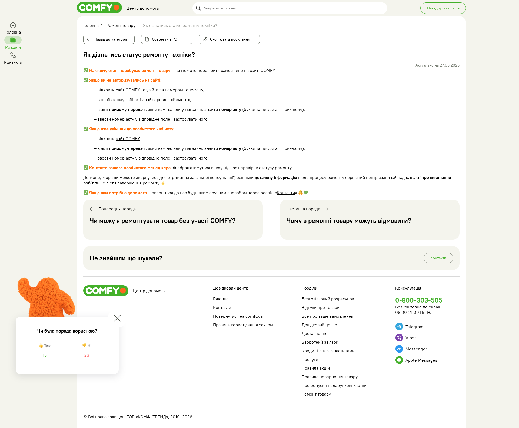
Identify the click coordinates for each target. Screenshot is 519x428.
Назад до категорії (110, 39)
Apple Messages (421, 360)
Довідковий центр (230, 288)
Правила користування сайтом (243, 324)
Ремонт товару (316, 394)
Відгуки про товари (321, 307)
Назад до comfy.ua (443, 8)
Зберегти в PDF (165, 39)
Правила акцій (316, 368)
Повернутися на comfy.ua (238, 316)
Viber (410, 337)
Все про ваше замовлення (327, 316)
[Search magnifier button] (198, 8)
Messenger (416, 348)
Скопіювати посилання (228, 38)
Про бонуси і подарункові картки (334, 385)
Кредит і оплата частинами (328, 350)
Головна (220, 298)
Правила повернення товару (330, 376)
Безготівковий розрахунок (328, 298)
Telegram (414, 326)
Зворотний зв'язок (320, 342)
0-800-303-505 (419, 300)
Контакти (286, 192)
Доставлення (314, 333)
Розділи (309, 288)
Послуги (310, 359)
